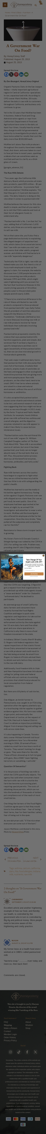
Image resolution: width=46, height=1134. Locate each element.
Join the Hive (34, 574)
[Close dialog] (43, 556)
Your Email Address (28, 568)
